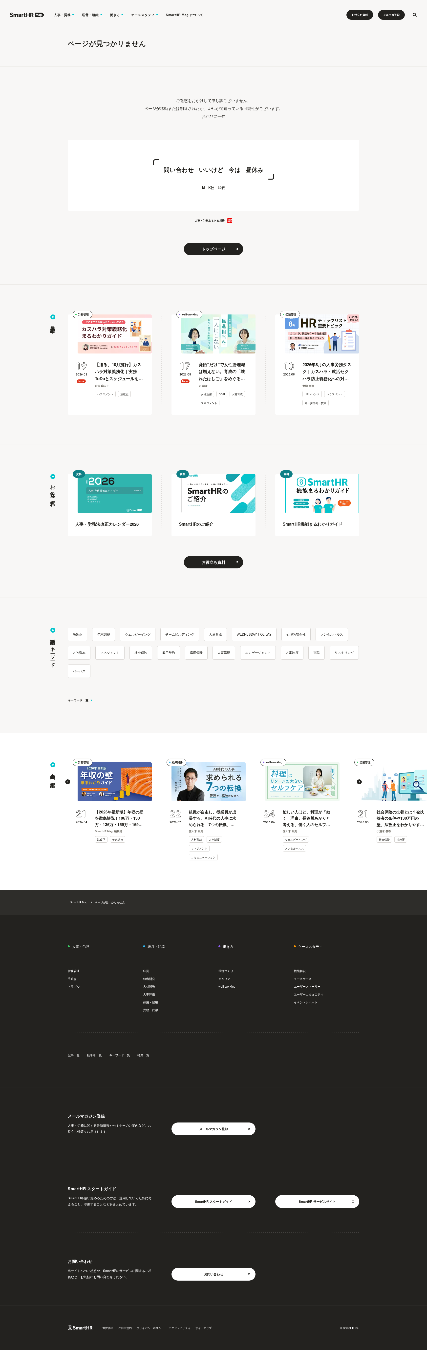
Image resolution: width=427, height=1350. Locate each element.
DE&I (222, 394)
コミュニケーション (203, 857)
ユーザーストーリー (307, 986)
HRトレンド (312, 394)
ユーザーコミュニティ (308, 994)
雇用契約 (168, 652)
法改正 (124, 394)
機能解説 (300, 971)
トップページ (213, 249)
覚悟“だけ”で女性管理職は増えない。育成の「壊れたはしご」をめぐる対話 (222, 371)
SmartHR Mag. (79, 902)
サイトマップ (203, 1328)
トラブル (74, 986)
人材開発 (149, 986)
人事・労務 (62, 14)
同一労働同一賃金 (315, 403)
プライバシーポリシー (150, 1328)
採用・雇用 (150, 1002)
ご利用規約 (125, 1328)
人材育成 (237, 394)
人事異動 (223, 652)
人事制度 (292, 652)
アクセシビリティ (180, 1328)
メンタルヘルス (331, 634)
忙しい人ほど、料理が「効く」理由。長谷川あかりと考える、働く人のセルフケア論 (306, 818)
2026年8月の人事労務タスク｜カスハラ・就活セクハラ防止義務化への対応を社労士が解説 (326, 371)
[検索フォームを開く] (415, 15)
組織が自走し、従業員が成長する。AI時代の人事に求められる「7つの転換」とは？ (212, 818)
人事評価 (149, 994)
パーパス (79, 671)
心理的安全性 (296, 634)
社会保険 (140, 652)
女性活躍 (206, 394)
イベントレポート (306, 1002)
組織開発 (177, 762)
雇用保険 (196, 652)
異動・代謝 (150, 1010)
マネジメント (209, 403)
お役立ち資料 (360, 15)
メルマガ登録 (391, 15)
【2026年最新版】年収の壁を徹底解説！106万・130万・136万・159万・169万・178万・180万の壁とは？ (119, 818)
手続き (72, 978)
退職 (316, 652)
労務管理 (83, 314)
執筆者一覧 (94, 1055)
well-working (190, 314)
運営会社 (107, 1328)
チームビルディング (179, 634)
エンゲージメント (258, 652)
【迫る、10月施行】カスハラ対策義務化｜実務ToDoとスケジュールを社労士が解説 (119, 371)
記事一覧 (74, 1055)
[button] (68, 782)
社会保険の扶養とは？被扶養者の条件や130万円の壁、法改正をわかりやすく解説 (400, 818)
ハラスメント (105, 394)
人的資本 (79, 652)
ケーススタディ (143, 14)
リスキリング (344, 652)
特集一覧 (143, 1055)
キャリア (224, 978)
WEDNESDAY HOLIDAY (254, 634)
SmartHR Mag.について (184, 14)
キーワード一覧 (78, 700)
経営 (146, 971)
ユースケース (303, 978)
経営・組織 (90, 14)
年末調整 (103, 634)
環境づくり (225, 971)
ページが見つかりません (110, 902)
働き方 (115, 14)
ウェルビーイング (137, 634)
